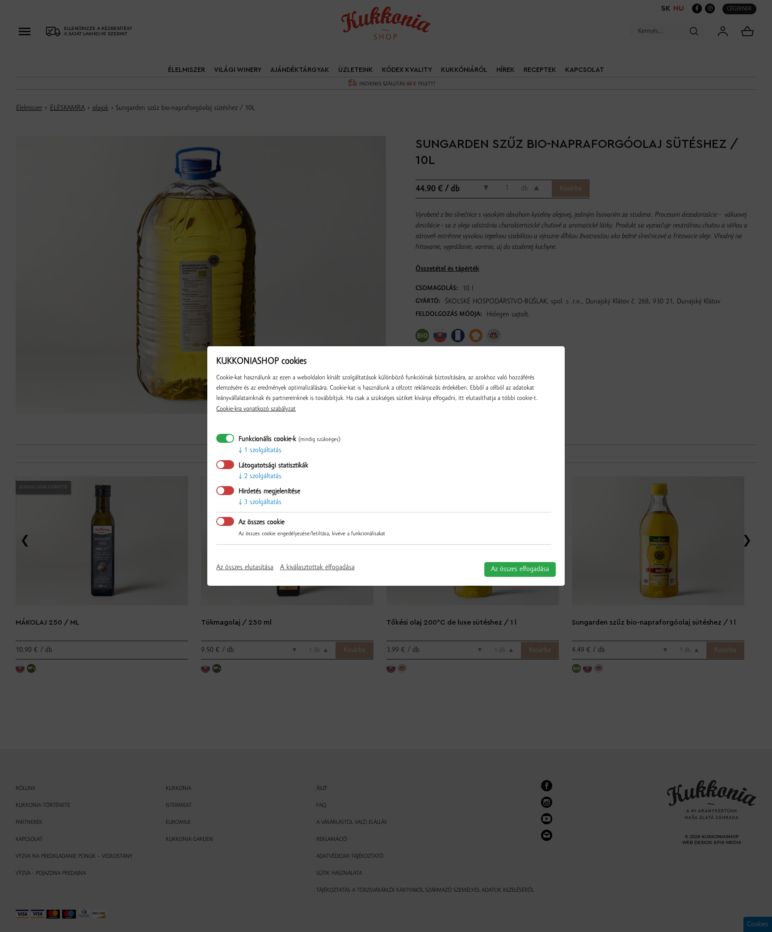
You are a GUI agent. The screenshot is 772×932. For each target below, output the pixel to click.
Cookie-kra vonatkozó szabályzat (256, 409)
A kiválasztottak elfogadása (317, 567)
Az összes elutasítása (244, 567)
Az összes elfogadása (520, 569)
